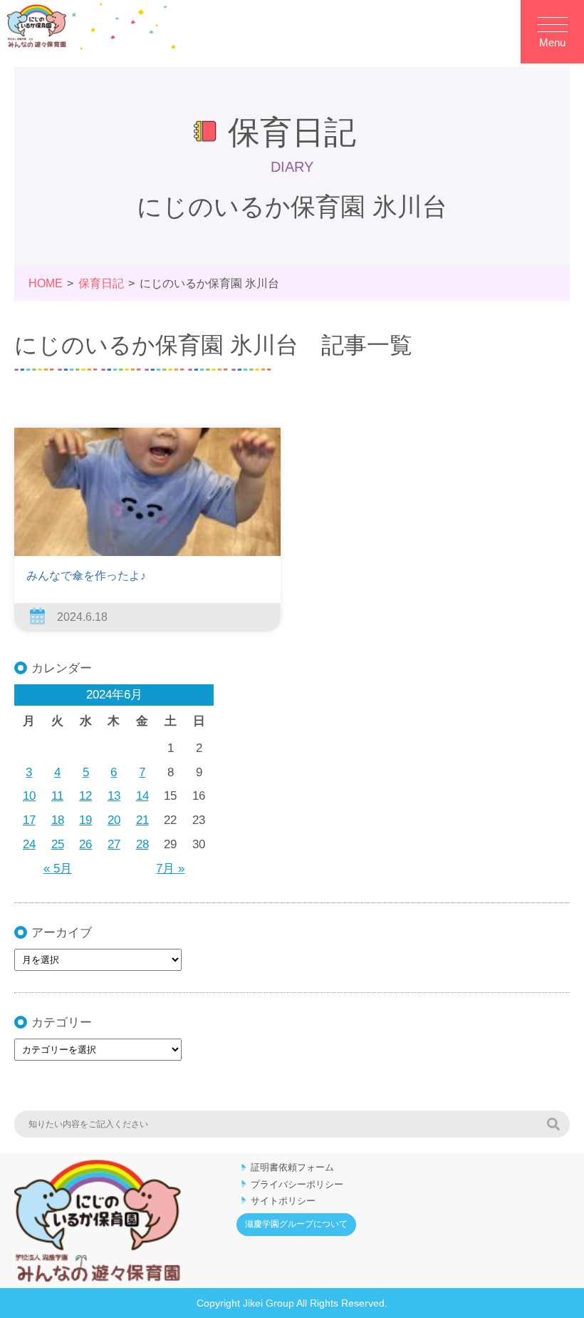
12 (85, 796)
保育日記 (101, 283)
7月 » (170, 868)
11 (57, 796)
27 (114, 844)
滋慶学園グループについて (296, 1224)
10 (29, 796)
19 (85, 820)
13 (114, 796)
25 (57, 844)
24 (29, 844)
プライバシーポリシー (297, 1184)
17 (29, 820)
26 (85, 844)
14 (142, 796)
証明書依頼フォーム (292, 1167)
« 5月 (57, 868)
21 (142, 820)
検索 (553, 1124)
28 (142, 844)
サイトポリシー (283, 1200)
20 (114, 820)
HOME (45, 283)
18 (57, 820)
